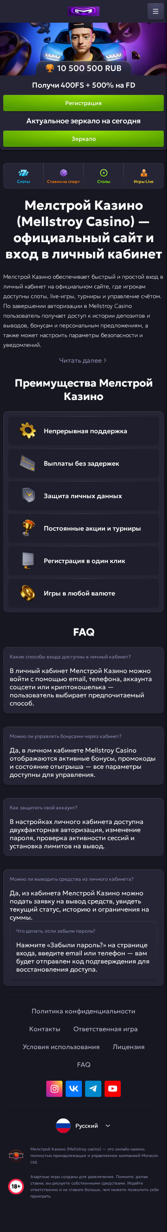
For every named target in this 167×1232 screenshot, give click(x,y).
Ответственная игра (105, 1029)
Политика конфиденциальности (83, 1011)
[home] (83, 11)
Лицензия (129, 1047)
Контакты (44, 1029)
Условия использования (61, 1047)
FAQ (83, 1064)
